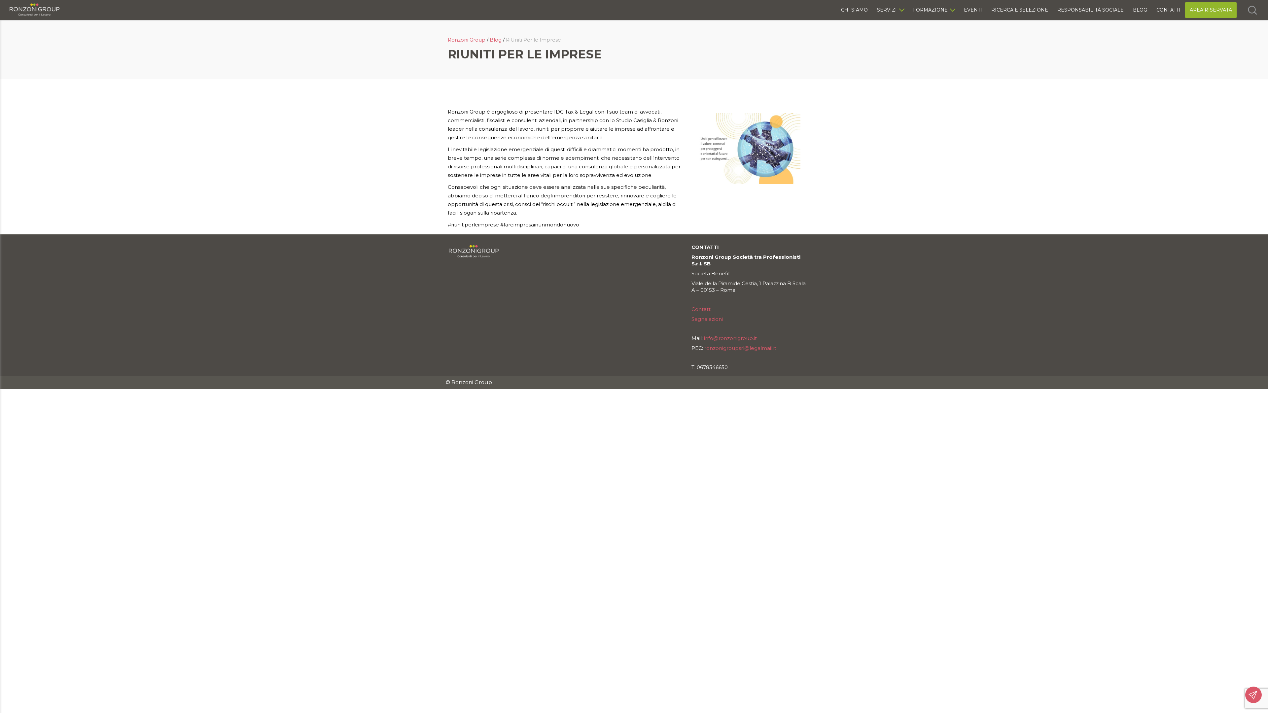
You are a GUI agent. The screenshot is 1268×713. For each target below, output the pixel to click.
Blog (1140, 10)
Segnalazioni (707, 319)
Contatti (1168, 10)
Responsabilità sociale (1090, 10)
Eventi (973, 10)
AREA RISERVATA (1211, 10)
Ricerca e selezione (1019, 10)
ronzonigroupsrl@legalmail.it (740, 348)
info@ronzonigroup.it (730, 338)
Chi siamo (854, 10)
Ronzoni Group (466, 40)
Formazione (930, 10)
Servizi (887, 10)
